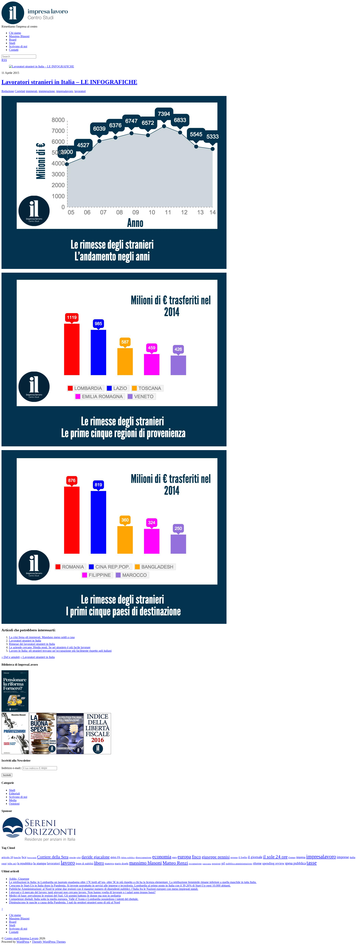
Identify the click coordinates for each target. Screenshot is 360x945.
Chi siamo (15, 32)
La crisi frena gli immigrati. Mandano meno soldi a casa (42, 637)
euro (174, 857)
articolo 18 (7, 857)
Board (12, 39)
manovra (109, 863)
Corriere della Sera (52, 857)
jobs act (12, 863)
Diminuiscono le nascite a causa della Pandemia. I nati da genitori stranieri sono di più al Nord (64, 902)
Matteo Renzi (175, 862)
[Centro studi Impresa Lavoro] (35, 23)
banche (17, 857)
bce (24, 857)
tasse (312, 863)
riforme (257, 863)
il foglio (242, 857)
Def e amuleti (11, 657)
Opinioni (14, 803)
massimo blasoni (145, 863)
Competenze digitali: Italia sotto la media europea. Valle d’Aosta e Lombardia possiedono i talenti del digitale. (73, 899)
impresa (300, 857)
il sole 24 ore (275, 856)
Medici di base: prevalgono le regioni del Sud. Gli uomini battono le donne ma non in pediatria (65, 895)
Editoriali (14, 793)
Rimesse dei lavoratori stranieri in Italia (32, 644)
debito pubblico (128, 857)
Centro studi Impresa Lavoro (21, 938)
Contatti (13, 49)
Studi (12, 43)
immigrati (31, 91)
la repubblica (24, 863)
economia (161, 856)
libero (99, 862)
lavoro (68, 863)
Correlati (20, 91)
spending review (273, 863)
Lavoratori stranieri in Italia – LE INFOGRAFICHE (69, 82)
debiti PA (115, 857)
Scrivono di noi (18, 46)
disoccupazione (144, 857)
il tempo (292, 857)
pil (223, 863)
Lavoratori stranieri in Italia (25, 640)
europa (184, 856)
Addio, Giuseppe (19, 878)
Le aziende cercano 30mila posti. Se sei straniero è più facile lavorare (49, 647)
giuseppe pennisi (216, 857)
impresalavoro (64, 91)
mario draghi (121, 863)
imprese (343, 857)
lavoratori (80, 91)
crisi (78, 857)
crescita (72, 857)
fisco (196, 856)
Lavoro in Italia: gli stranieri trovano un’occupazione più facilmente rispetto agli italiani (60, 650)
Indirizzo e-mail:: (12, 768)
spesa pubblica (295, 863)
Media (12, 800)
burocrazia (31, 858)
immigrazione (47, 91)
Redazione (8, 91)
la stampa (39, 863)
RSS (4, 60)
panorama (206, 864)
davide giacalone (96, 856)
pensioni (216, 863)
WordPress (22, 941)
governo (234, 857)
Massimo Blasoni (19, 36)
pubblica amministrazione (239, 863)
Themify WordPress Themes (49, 941)
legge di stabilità (84, 863)
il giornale (255, 857)
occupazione (195, 863)
